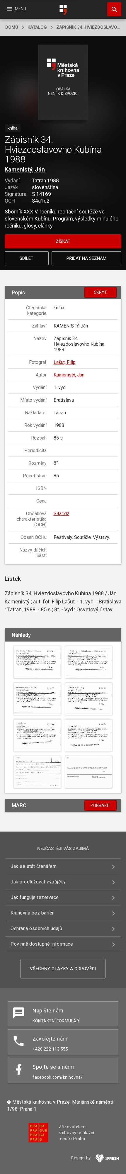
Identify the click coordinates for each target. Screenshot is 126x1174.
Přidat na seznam (86, 258)
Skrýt (100, 292)
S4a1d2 (61, 513)
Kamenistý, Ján (25, 169)
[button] (63, 82)
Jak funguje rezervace (35, 897)
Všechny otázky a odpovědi (63, 968)
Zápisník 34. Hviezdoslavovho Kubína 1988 (88, 27)
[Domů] (63, 10)
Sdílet (26, 258)
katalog (37, 27)
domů (11, 27)
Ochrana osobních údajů (36, 928)
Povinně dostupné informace (42, 944)
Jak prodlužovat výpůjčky (38, 882)
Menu (16, 8)
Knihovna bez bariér (32, 913)
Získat (63, 241)
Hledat (112, 9)
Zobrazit (100, 805)
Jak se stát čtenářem (34, 866)
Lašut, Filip (65, 362)
